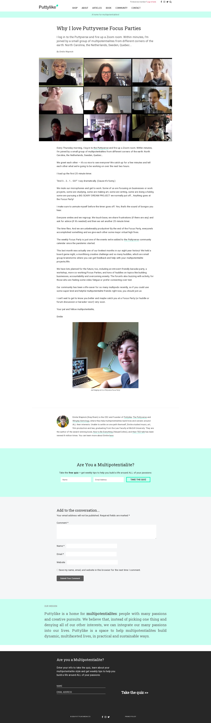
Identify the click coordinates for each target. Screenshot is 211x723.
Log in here (151, 2)
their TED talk (138, 432)
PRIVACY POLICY (130, 716)
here (111, 435)
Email (60, 554)
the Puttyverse (101, 147)
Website (61, 562)
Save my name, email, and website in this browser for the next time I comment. (99, 570)
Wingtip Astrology (81, 421)
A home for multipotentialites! (105, 14)
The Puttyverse (140, 417)
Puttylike (49, 7)
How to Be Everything (103, 432)
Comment (62, 522)
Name (60, 546)
